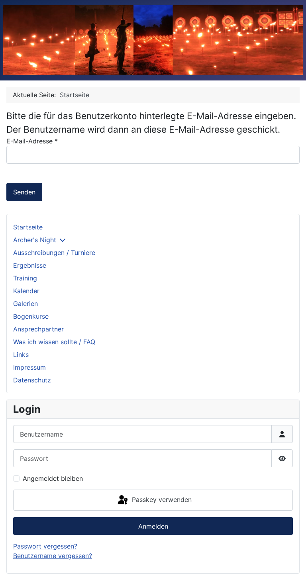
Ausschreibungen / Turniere (54, 253)
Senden (24, 192)
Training (25, 278)
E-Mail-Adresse (32, 141)
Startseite (28, 227)
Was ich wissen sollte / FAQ (54, 342)
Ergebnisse (29, 265)
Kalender (26, 291)
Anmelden (153, 526)
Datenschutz (32, 380)
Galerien (25, 304)
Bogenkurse (31, 316)
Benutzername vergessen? (52, 556)
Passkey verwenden (161, 500)
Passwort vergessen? (45, 546)
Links (21, 355)
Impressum (29, 367)
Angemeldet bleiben (53, 478)
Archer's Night (34, 240)
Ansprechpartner (38, 329)
